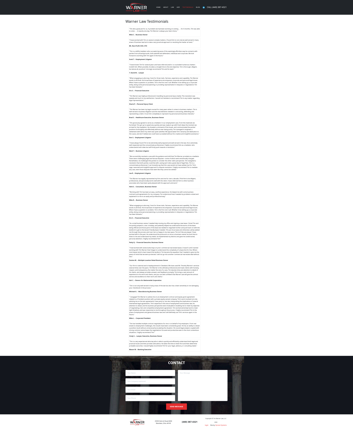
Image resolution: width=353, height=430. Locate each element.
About (165, 7)
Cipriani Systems (221, 425)
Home (158, 7)
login (206, 425)
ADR (178, 7)
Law (172, 7)
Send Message (176, 406)
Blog (198, 7)
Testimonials (187, 7)
